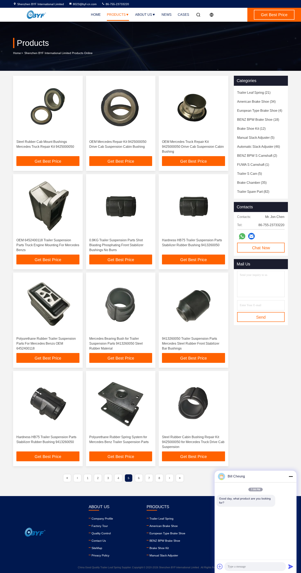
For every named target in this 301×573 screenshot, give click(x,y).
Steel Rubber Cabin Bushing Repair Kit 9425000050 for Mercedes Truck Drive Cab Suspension (193, 442)
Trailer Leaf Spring (161, 518)
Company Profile (102, 518)
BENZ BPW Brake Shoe (164, 540)
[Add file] (220, 566)
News (167, 14)
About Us (143, 14)
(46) (258, 146)
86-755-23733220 (117, 4)
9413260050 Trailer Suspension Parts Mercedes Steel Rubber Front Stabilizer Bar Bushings (190, 343)
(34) (256, 101)
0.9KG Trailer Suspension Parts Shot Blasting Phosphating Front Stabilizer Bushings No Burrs (116, 245)
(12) (251, 128)
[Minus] (290, 476)
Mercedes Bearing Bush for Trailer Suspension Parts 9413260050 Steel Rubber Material (116, 343)
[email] (251, 236)
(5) (255, 137)
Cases (183, 14)
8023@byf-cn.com (85, 4)
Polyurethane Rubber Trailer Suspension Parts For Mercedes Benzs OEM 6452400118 (46, 343)
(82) (253, 191)
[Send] (290, 566)
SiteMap (97, 548)
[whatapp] (242, 236)
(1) (253, 164)
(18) (258, 119)
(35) (252, 182)
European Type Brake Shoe (167, 533)
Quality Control (101, 533)
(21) (253, 92)
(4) (259, 110)
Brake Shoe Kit (159, 548)
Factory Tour (100, 526)
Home (96, 14)
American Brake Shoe (163, 526)
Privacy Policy (100, 555)
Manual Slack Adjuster (163, 555)
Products (116, 14)
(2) (257, 155)
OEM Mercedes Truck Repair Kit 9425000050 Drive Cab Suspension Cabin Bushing (193, 146)
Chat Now (261, 248)
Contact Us (99, 540)
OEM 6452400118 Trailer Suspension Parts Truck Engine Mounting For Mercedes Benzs (47, 245)
